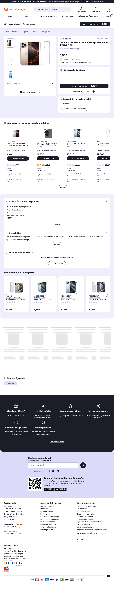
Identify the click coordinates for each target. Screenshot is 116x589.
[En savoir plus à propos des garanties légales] (93, 91)
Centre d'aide (9, 519)
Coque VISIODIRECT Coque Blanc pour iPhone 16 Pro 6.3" (16, 299)
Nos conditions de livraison (14, 514)
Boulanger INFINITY (47, 530)
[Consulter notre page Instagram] (57, 471)
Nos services (45, 514)
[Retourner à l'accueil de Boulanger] (15, 9)
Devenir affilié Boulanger (13, 553)
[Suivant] (52, 83)
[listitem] (10, 53)
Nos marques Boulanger (49, 516)
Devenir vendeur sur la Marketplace (18, 559)
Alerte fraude (82, 539)
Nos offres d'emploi (11, 548)
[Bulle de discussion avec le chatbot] (108, 576)
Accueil (6, 32)
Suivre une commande (13, 511)
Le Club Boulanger (47, 522)
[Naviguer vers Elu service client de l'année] (20, 569)
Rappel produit (83, 536)
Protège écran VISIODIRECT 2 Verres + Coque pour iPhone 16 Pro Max (44, 300)
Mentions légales (83, 511)
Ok (83, 465)
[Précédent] (48, 83)
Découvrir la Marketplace (13, 556)
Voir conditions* (57, 441)
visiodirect (87, 62)
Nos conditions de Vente (86, 506)
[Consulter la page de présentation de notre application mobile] (49, 489)
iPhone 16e (10, 383)
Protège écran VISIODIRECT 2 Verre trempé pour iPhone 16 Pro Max (70, 300)
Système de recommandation (89, 522)
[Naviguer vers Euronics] (20, 563)
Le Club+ (77, 59)
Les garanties (82, 509)
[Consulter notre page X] (53, 471)
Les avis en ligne (83, 524)
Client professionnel (48, 527)
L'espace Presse (46, 511)
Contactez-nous (10, 506)
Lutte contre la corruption (87, 527)
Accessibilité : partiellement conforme (92, 530)
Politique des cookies (85, 519)
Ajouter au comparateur (31, 92)
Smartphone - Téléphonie (20, 32)
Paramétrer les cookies (86, 516)
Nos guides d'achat (11, 516)
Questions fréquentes (12, 509)
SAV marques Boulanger (49, 519)
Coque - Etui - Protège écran (41, 32)
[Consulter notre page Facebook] (49, 471)
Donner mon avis (57, 263)
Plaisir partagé (46, 509)
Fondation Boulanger (48, 524)
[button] (112, 16)
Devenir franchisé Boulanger (15, 551)
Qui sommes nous (47, 506)
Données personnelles (86, 514)
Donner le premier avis (78, 49)
